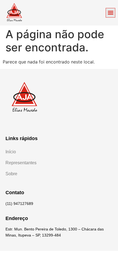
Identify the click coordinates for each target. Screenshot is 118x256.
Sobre (11, 173)
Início (10, 151)
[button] (110, 13)
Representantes (20, 162)
